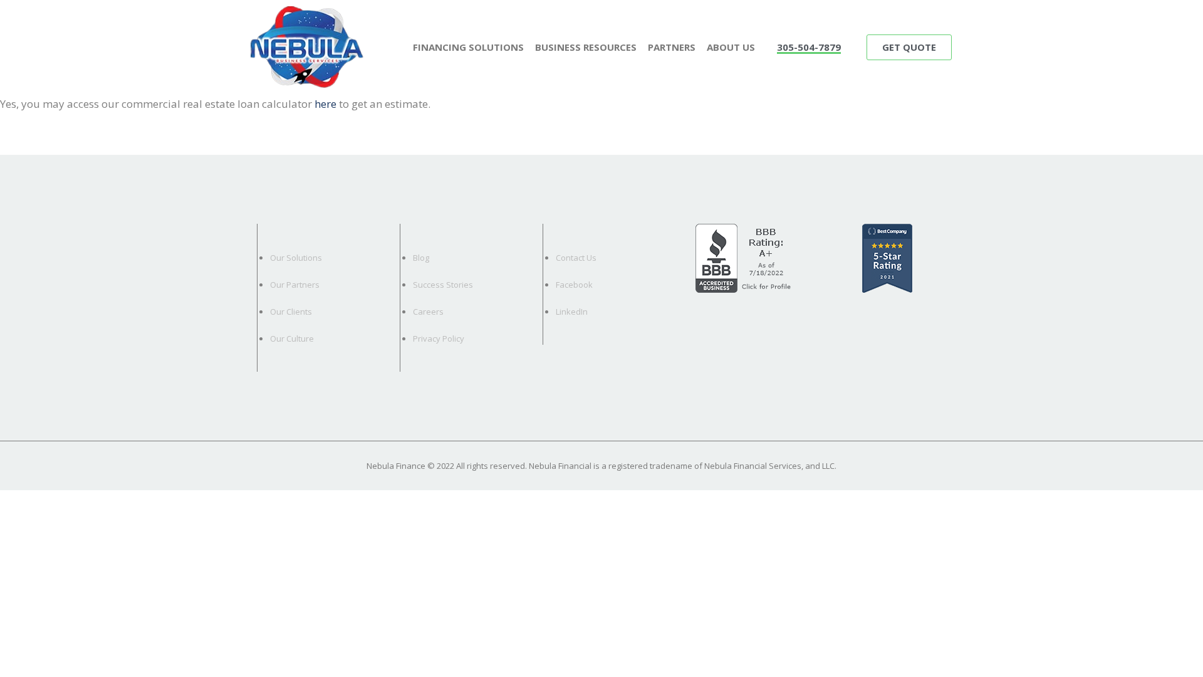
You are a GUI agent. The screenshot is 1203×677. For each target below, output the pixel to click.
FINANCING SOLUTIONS (468, 47)
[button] (809, 48)
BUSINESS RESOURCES (586, 47)
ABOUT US (731, 47)
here (325, 104)
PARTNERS (671, 47)
